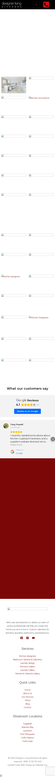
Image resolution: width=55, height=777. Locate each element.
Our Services (27, 697)
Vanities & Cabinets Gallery (27, 673)
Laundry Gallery (27, 670)
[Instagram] (27, 638)
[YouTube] (33, 638)
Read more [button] (16, 444)
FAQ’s (27, 700)
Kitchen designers (27, 656)
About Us (27, 693)
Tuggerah (27, 723)
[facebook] (46, 4)
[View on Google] (6, 426)
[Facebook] (21, 638)
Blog (27, 704)
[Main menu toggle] (36, 4)
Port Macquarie (27, 734)
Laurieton (27, 730)
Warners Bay (28, 727)
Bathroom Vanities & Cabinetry (27, 659)
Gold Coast (27, 741)
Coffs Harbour (27, 737)
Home (28, 690)
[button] (2, 439)
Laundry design (27, 663)
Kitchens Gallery (27, 666)
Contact (27, 707)
